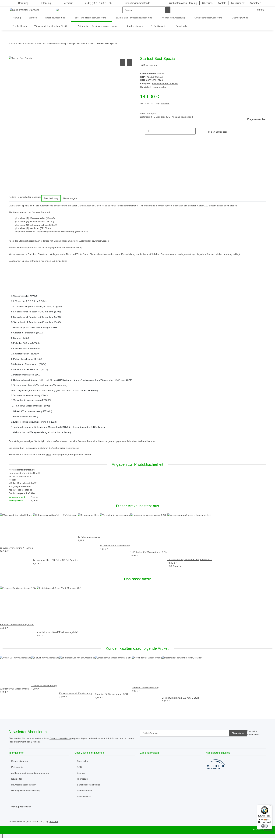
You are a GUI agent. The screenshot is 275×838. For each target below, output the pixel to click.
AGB (79, 767)
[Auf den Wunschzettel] (129, 62)
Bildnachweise (84, 796)
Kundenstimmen (135, 26)
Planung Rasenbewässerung (25, 790)
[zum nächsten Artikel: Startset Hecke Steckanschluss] (125, 44)
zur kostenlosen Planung (183, 3)
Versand (165, 103)
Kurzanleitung (128, 254)
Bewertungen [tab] (70, 198)
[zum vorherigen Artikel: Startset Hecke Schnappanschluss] (119, 44)
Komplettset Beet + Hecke (165, 83)
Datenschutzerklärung (60, 738)
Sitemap (81, 773)
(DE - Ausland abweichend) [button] (180, 117)
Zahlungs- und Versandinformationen (30, 773)
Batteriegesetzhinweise (88, 784)
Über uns (207, 3)
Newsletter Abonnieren (253, 733)
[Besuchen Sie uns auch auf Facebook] (11, 812)
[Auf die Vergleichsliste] (122, 62)
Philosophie (17, 767)
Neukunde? (237, 3)
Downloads (181, 26)
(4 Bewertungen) (149, 65)
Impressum (82, 779)
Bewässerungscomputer (23, 784)
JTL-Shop (268, 830)
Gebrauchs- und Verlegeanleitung (178, 254)
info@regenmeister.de (137, 3)
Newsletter (16, 779)
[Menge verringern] (142, 131)
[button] (246, 10)
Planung (46, 3)
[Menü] (270, 806)
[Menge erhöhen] (198, 131)
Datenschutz (83, 761)
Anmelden (255, 3)
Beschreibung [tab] (51, 198)
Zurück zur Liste (16, 43)
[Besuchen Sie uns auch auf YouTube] (11, 815)
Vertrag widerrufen (21, 806)
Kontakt (222, 3)
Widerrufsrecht (84, 790)
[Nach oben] (1, 836)
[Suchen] (167, 10)
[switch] (264, 826)
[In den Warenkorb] (11, 54)
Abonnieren (238, 733)
